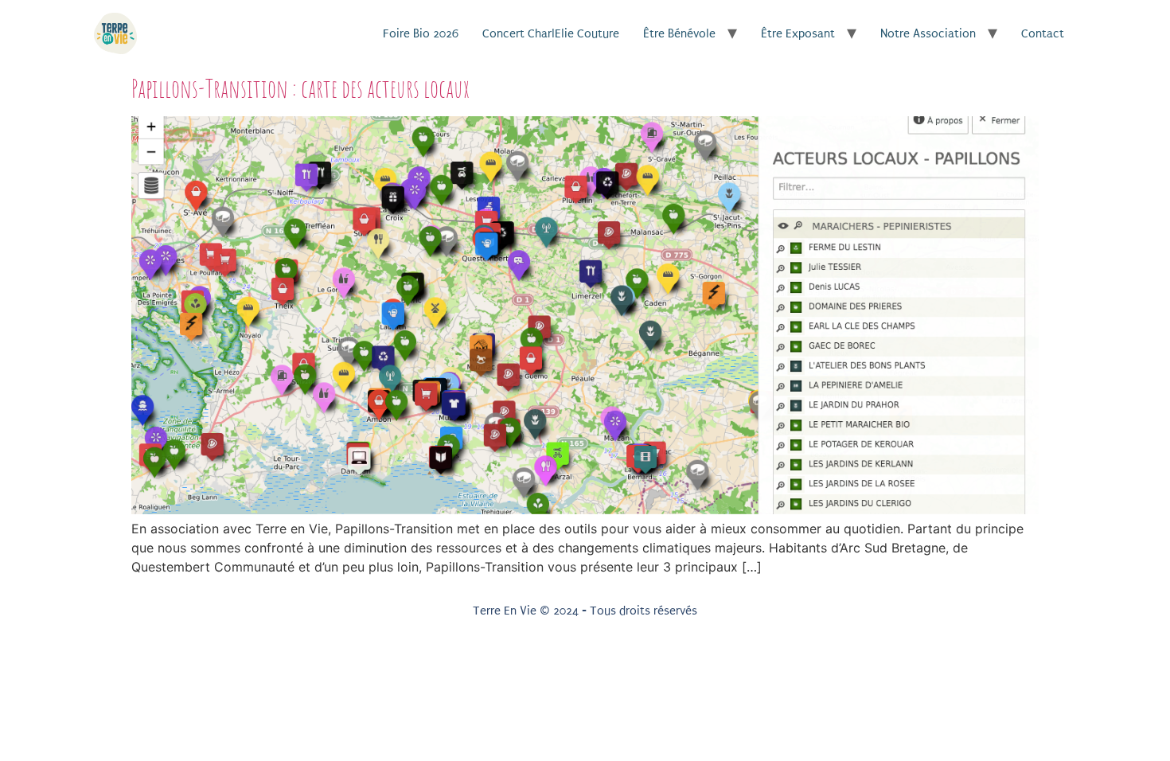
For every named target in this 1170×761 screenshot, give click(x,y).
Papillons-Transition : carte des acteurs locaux (300, 88)
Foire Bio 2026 (420, 33)
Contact (1042, 33)
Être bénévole (679, 33)
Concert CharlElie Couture (550, 33)
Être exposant (798, 33)
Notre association (928, 33)
